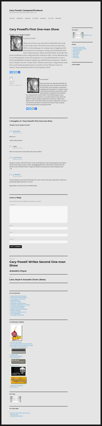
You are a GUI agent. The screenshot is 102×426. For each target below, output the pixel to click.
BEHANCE (58, 18)
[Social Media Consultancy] (15, 357)
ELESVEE (12, 18)
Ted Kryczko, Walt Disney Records (18, 312)
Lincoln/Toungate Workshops (17, 307)
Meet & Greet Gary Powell (79, 47)
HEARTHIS (43, 18)
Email (11, 232)
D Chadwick (16, 174)
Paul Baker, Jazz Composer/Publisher (18, 309)
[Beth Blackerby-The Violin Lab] (14, 387)
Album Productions (77, 50)
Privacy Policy (76, 57)
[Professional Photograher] (18, 371)
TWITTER (50, 18)
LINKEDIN (27, 18)
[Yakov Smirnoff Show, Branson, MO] (16, 332)
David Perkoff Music (15, 300)
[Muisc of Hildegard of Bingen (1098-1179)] (14, 354)
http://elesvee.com (87, 35)
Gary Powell (12, 81)
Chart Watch (75, 54)
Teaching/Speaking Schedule (79, 48)
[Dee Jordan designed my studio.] (21, 343)
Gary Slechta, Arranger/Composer (18, 303)
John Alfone (16, 131)
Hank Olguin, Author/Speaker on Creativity (20, 304)
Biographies (75, 56)
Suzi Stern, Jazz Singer (15, 310)
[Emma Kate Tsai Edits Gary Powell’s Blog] (14, 365)
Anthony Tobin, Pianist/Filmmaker (18, 296)
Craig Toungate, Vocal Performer (18, 299)
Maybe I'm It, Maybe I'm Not (15, 85)
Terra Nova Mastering (15, 313)
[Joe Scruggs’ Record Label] (21, 345)
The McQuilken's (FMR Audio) (17, 315)
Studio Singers (76, 51)
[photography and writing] (18, 361)
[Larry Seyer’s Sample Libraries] (16, 342)
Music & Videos (76, 53)
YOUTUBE (35, 18)
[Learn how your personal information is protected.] (14, 414)
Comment (12, 204)
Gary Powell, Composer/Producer (26, 10)
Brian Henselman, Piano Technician (18, 297)
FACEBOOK (19, 18)
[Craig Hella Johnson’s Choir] (19, 346)
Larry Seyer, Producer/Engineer (17, 306)
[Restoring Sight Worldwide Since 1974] (16, 385)
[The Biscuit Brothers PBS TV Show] (16, 356)
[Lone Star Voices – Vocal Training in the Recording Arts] (15, 399)
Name (11, 225)
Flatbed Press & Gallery (15, 302)
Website (11, 239)
